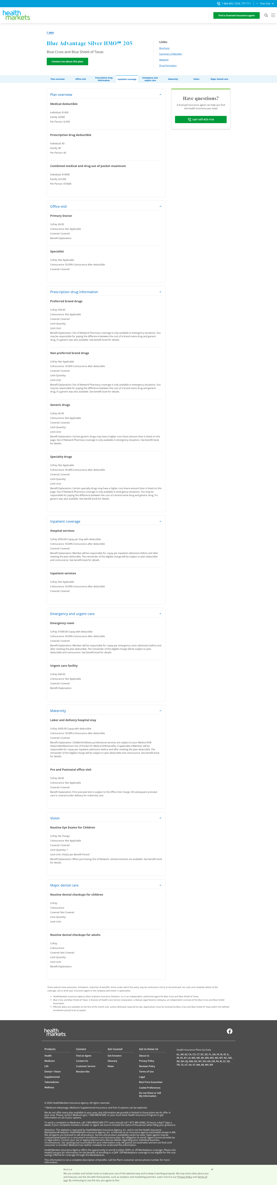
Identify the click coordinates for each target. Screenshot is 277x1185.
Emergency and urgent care (150, 79)
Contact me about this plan (67, 61)
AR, (182, 1054)
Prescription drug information (104, 79)
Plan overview (58, 79)
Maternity (173, 79)
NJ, (187, 1061)
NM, (191, 1061)
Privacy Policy (184, 1177)
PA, (217, 1061)
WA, (198, 1064)
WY (211, 1064)
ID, (225, 1054)
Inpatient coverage (127, 79)
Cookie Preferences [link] (149, 1087)
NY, (200, 1061)
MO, (212, 1057)
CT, (198, 1054)
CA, (190, 1054)
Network (164, 59)
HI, (218, 1054)
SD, (228, 1061)
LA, (189, 1057)
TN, (178, 1064)
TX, (182, 1064)
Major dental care (219, 79)
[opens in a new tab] (230, 1033)
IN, (178, 1057)
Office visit (80, 79)
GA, (214, 1054)
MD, (194, 1057)
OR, (213, 1061)
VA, (190, 1064)
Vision (196, 79)
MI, (202, 1057)
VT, (194, 1064)
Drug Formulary (168, 65)
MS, (217, 1057)
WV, (207, 1064)
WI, (203, 1064)
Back (51, 32)
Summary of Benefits (170, 54)
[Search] (266, 15)
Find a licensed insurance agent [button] (236, 15)
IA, (221, 1054)
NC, (226, 1057)
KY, (185, 1057)
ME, (198, 1057)
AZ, (186, 1054)
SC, (224, 1061)
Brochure (164, 48)
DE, (206, 1054)
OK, (209, 1061)
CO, (194, 1054)
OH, (205, 1061)
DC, (202, 1054)
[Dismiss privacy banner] (212, 1169)
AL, (178, 1054)
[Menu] (273, 15)
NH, (183, 1061)
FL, (210, 1054)
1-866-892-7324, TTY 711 (236, 3)
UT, (186, 1064)
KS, (182, 1057)
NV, (196, 1061)
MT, (221, 1057)
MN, (207, 1057)
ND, (230, 1057)
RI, (221, 1061)
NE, (178, 1061)
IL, (228, 1054)
